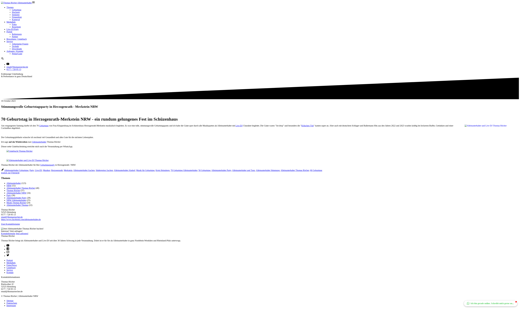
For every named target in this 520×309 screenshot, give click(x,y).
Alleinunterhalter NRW (16, 193)
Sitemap (9, 301)
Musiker (46, 170)
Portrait (9, 260)
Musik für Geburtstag (145, 170)
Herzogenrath (57, 170)
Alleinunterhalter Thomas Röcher (295, 170)
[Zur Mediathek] (7, 64)
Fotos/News (11, 265)
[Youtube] (7, 246)
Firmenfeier (17, 17)
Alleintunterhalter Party (221, 170)
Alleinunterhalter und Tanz (243, 170)
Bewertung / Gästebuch (16, 39)
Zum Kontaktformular (10, 224)
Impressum (11, 305)
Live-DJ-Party (12, 29)
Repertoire (16, 27)
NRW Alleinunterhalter (16, 200)
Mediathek (11, 22)
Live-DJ (239, 126)
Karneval (16, 19)
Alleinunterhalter (39, 142)
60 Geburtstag (316, 170)
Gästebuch (11, 268)
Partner (15, 36)
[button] (490, 303)
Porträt (9, 32)
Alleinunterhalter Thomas (17, 205)
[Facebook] (7, 249)
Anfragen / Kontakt (14, 51)
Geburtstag (16, 10)
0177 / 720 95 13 (13, 69)
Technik (15, 46)
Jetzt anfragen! (22, 233)
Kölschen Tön (307, 126)
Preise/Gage (17, 54)
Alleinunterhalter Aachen (84, 170)
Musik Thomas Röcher (16, 203)
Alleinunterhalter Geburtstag (16, 170)
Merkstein (68, 170)
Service (9, 41)
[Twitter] (7, 256)
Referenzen (17, 34)
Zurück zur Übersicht (10, 173)
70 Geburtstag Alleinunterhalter (184, 170)
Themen (10, 7)
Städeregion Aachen (104, 170)
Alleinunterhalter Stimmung (268, 170)
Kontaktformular (8, 233)
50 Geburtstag (204, 170)
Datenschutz (11, 303)
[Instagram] (7, 252)
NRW (9, 185)
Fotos (14, 24)
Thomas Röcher (13, 190)
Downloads (17, 49)
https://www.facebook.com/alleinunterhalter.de (21, 219)
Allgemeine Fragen (20, 44)
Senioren (16, 15)
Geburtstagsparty (47, 165)
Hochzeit (16, 12)
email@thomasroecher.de (17, 67)
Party (32, 170)
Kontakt (9, 272)
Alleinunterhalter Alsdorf (124, 170)
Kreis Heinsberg (163, 170)
